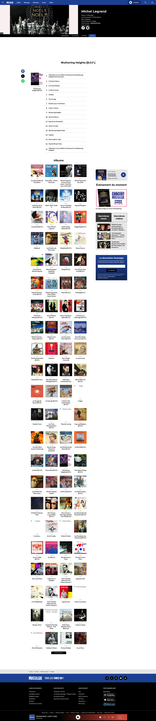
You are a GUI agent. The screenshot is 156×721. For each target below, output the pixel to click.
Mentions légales (60, 712)
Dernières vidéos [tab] (119, 217)
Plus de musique (120, 717)
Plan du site (45, 712)
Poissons (87, 19)
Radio (19, 2)
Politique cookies (75, 712)
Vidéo (51, 2)
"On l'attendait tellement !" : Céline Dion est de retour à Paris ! (117, 235)
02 (89, 15)
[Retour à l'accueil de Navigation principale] (10, 2)
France (94, 21)
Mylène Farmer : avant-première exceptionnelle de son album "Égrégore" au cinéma (118, 228)
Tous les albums (59, 652)
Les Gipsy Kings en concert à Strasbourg (108, 208)
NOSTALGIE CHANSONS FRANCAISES (112, 175)
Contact (52, 712)
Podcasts (36, 2)
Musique (27, 2)
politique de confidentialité (103, 277)
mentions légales (111, 276)
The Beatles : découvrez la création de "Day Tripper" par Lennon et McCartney (118, 245)
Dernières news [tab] (103, 217)
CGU (67, 712)
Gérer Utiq (99, 712)
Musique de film (95, 23)
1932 (91, 15)
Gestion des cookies (109, 712)
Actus (44, 2)
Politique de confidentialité (88, 712)
